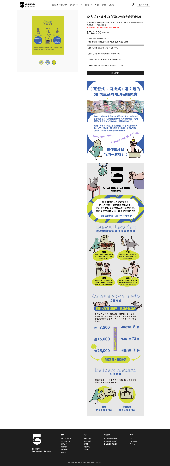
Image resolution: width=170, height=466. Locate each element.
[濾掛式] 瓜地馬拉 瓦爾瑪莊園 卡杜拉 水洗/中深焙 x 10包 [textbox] (108, 42)
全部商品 (87, 450)
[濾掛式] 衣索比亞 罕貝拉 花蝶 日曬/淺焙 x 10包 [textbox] (105, 60)
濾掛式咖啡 (87, 438)
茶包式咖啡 (87, 441)
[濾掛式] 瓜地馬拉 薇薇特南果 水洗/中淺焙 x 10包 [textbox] (105, 65)
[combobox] (115, 42)
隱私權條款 (65, 450)
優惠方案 (64, 444)
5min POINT (65, 441)
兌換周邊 (112, 5)
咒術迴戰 (55, 5)
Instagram (134, 444)
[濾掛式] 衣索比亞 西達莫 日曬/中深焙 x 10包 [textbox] (104, 54)
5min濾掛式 (85, 5)
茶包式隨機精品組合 (110, 438)
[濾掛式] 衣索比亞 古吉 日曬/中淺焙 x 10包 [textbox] (103, 48)
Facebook (133, 441)
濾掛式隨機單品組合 (110, 441)
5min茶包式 (95, 5)
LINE (132, 438)
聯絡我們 (64, 452)
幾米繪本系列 (74, 5)
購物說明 (64, 447)
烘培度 (104, 5)
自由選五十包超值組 (110, 444)
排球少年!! (64, 5)
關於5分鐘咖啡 (66, 438)
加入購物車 (115, 73)
